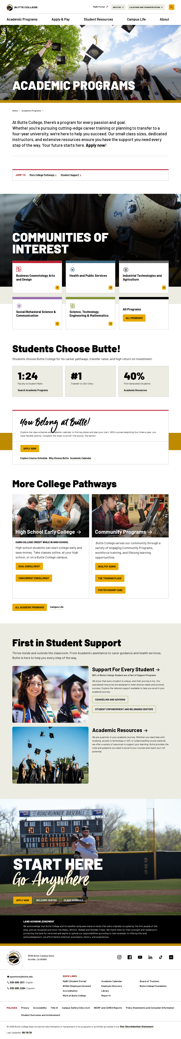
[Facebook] (129, 957)
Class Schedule (73, 900)
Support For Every (123, 669)
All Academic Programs (29, 607)
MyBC (99, 6)
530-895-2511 (17, 982)
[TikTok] (161, 957)
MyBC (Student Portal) (74, 981)
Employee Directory (111, 985)
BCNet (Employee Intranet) (77, 985)
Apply (91, 145)
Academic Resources (135, 390)
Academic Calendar (80, 458)
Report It (106, 995)
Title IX (54, 1007)
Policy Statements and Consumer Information (150, 1007)
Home (15, 110)
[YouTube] (140, 957)
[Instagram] (119, 957)
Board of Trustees (149, 981)
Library (105, 990)
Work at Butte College (74, 995)
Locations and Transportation (144, 7)
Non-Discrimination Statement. (137, 1026)
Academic (117, 730)
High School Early (45, 531)
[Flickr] (171, 957)
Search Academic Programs (33, 390)
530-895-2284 (17, 988)
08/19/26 (27, 1032)
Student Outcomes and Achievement (40, 1015)
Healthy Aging (107, 566)
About (164, 19)
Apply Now (29, 448)
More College (42, 175)
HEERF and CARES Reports (108, 1007)
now (100, 145)
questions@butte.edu (21, 976)
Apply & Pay (61, 19)
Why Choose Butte (59, 458)
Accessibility (40, 1007)
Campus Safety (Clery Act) (76, 1007)
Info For (117, 7)
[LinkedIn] (150, 957)
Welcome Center (46, 900)
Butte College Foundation (153, 985)
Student (70, 175)
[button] (171, 7)
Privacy (25, 1007)
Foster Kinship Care (110, 590)
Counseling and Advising (110, 699)
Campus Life (136, 19)
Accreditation (70, 990)
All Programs (134, 318)
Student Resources (98, 19)
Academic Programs (22, 19)
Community (120, 531)
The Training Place (110, 578)
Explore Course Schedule (33, 458)
